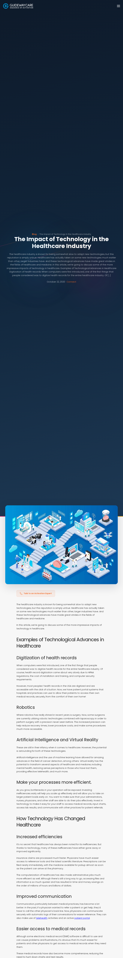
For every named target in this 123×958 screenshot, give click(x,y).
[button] (118, 6)
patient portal (82, 918)
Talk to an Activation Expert (38, 593)
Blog (34, 234)
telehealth (41, 918)
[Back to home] (18, 6)
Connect (71, 281)
